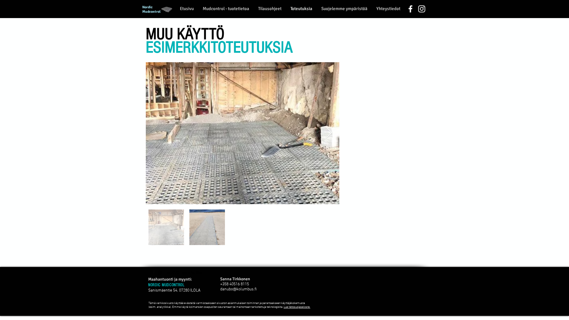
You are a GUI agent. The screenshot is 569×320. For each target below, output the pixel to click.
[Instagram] (421, 9)
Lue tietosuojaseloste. (297, 307)
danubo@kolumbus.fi (238, 289)
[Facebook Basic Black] (153, 272)
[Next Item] (329, 133)
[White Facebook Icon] (410, 9)
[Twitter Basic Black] (160, 272)
